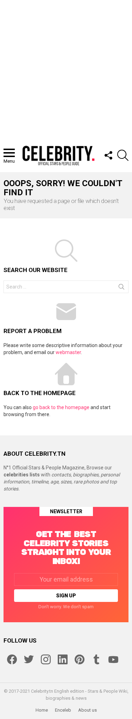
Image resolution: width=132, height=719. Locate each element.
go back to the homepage (61, 407)
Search (121, 288)
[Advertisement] (66, 69)
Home (42, 710)
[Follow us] (108, 155)
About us (87, 710)
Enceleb (63, 710)
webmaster (68, 352)
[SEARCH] (122, 155)
